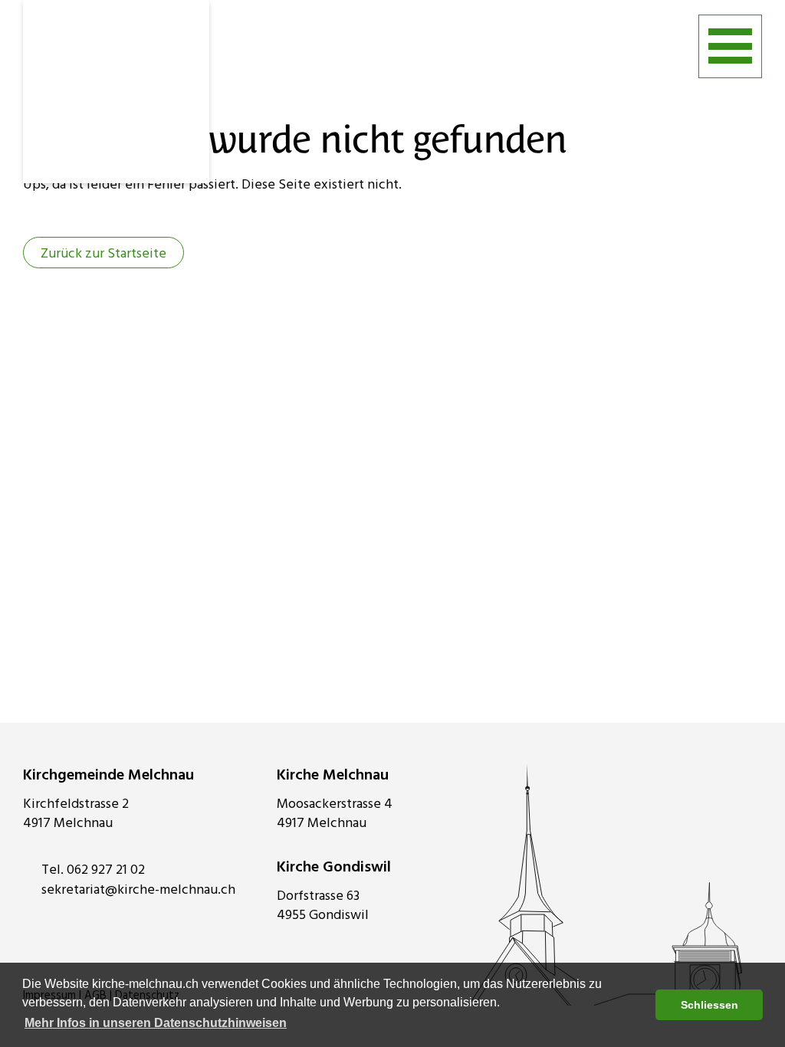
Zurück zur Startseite (103, 254)
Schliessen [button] (709, 1005)
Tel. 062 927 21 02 (93, 870)
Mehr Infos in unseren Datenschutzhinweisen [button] (156, 1022)
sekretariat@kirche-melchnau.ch (138, 890)
